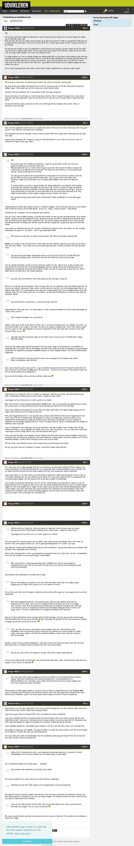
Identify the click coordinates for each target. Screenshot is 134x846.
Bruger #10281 (14, 28)
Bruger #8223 (13, 154)
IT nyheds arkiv (61, 841)
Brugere (36, 11)
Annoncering (74, 841)
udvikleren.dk (16, 21)
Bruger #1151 (13, 123)
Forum (13, 11)
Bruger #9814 (13, 77)
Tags (4, 11)
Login (110, 11)
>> (86, 25)
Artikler (24, 11)
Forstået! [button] (27, 841)
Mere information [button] (22, 833)
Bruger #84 (13, 462)
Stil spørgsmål (52, 11)
